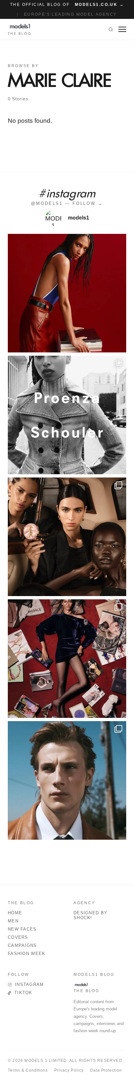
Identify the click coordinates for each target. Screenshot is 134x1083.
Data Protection (106, 1070)
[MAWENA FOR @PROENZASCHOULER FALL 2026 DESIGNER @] (67, 415)
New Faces (22, 929)
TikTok (23, 992)
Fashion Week (27, 953)
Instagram (29, 984)
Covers (18, 937)
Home (15, 912)
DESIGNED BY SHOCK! (90, 915)
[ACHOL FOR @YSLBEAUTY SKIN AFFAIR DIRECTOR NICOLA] (67, 536)
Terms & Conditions (28, 1070)
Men (13, 921)
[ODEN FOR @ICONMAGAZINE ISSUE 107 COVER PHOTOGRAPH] (67, 780)
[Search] (110, 29)
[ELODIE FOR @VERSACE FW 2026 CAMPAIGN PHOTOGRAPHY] (67, 293)
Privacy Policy (68, 1070)
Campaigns (22, 945)
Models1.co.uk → (99, 4)
